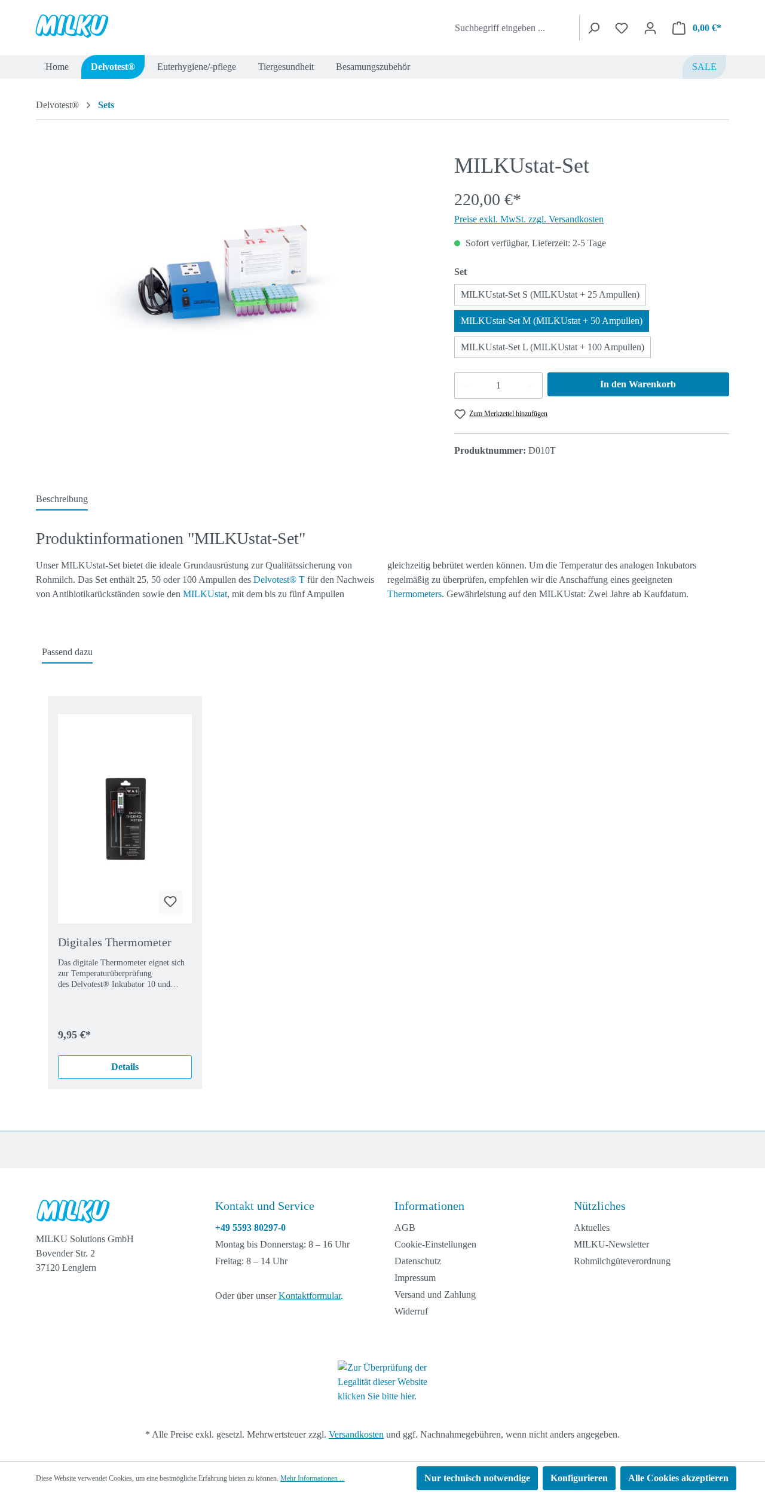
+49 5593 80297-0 (250, 1227)
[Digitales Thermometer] (125, 819)
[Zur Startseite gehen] (91, 26)
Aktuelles (592, 1227)
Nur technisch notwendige (477, 1478)
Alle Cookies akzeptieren (678, 1478)
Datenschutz (417, 1261)
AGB (404, 1227)
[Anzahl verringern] (466, 385)
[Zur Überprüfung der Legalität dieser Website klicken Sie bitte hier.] (382, 1381)
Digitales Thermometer (115, 942)
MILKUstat (205, 594)
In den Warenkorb (638, 384)
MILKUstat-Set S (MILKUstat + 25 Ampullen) (550, 294)
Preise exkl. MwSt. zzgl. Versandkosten (529, 219)
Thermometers (414, 594)
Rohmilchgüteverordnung (622, 1261)
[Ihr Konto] (650, 28)
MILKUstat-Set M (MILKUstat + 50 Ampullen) (551, 321)
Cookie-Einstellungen (435, 1244)
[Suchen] (593, 28)
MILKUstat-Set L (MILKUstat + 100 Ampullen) (552, 347)
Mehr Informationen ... (312, 1478)
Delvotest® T (279, 579)
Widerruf (411, 1311)
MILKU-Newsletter (611, 1244)
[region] (233, 282)
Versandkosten (356, 1434)
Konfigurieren (579, 1478)
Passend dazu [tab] (67, 652)
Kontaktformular (310, 1296)
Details (125, 1067)
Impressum (415, 1278)
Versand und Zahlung (435, 1294)
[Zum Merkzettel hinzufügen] (170, 902)
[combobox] (514, 28)
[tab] (62, 499)
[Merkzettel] (621, 28)
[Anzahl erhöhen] (530, 385)
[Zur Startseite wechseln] (111, 1214)
